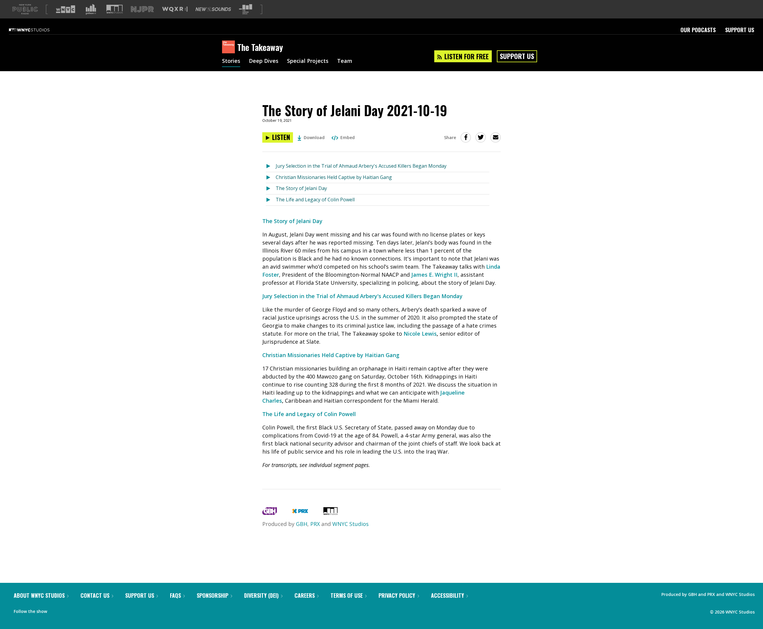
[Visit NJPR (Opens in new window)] (142, 9)
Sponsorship (212, 595)
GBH (301, 523)
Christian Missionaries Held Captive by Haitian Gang (334, 177)
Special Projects (307, 61)
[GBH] (269, 512)
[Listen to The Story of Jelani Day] (271, 188)
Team (344, 61)
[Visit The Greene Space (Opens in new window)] (245, 9)
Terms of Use (347, 595)
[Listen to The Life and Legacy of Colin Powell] (271, 199)
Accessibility (447, 595)
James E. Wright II (434, 274)
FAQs (175, 595)
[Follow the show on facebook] (55, 610)
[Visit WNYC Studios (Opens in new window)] (114, 9)
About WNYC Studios (39, 595)
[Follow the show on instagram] (78, 610)
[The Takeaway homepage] (229, 47)
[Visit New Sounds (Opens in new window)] (213, 9)
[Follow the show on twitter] (67, 610)
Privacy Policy (397, 595)
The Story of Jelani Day (301, 188)
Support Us (739, 30)
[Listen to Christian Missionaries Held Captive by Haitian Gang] (271, 177)
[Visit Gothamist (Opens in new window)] (90, 9)
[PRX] (300, 512)
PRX (315, 523)
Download (314, 137)
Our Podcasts (698, 30)
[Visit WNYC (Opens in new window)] (65, 9)
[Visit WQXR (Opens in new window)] (174, 9)
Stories (231, 61)
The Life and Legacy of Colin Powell (315, 199)
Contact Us (94, 595)
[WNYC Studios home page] (36, 29)
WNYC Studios (350, 523)
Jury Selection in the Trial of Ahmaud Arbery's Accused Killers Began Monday (361, 166)
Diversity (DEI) (261, 595)
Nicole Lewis (420, 333)
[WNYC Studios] (330, 512)
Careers (304, 595)
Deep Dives (263, 61)
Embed (347, 137)
